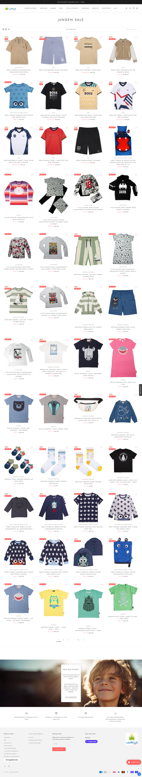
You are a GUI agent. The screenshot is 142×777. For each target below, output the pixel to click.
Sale (115, 8)
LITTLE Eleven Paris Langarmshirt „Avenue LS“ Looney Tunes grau (53, 314)
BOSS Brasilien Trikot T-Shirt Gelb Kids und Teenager (88, 116)
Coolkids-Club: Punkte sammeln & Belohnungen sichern (71, 2)
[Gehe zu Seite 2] (83, 640)
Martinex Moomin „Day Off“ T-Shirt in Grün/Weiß (19, 321)
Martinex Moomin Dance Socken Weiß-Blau (54, 482)
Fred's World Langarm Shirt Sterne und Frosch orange (18, 573)
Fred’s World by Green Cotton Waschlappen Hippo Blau (123, 573)
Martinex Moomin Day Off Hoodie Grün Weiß (88, 328)
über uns (87, 737)
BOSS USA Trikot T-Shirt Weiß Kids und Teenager (123, 116)
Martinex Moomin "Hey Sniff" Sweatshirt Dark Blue (123, 436)
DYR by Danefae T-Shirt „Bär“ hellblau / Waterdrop (18, 429)
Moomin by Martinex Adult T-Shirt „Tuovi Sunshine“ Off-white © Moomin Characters (53, 371)
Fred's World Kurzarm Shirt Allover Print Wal (88, 528)
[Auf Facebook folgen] (5, 766)
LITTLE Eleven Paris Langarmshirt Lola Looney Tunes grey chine (53, 268)
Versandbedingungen (10, 748)
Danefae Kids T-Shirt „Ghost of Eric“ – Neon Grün (123, 617)
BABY (61, 8)
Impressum (7, 737)
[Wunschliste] (133, 8)
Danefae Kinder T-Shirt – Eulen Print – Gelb (53, 628)
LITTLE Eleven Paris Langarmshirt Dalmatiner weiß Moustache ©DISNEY (19, 374)
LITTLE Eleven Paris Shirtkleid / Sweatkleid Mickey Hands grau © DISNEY (123, 271)
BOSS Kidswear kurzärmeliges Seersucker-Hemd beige (19, 71)
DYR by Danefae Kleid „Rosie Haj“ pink (123, 383)
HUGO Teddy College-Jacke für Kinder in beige (123, 71)
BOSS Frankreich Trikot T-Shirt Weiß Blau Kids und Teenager (19, 161)
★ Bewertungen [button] (140, 389)
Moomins (85, 8)
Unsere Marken (31, 8)
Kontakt (31, 737)
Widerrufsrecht (8, 745)
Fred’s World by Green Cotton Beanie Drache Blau (88, 573)
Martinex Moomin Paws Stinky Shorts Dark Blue (123, 328)
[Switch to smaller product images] (6, 29)
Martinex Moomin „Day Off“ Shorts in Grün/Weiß (88, 275)
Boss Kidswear (19, 67)
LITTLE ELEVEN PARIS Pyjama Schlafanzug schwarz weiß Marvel (88, 208)
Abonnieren (59, 749)
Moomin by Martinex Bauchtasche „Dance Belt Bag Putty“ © (88, 419)
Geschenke (106, 8)
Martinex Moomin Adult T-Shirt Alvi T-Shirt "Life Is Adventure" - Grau (123, 481)
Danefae (19, 215)
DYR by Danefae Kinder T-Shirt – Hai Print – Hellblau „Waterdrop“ (18, 619)
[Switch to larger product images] (3, 29)
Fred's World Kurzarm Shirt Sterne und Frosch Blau (19, 116)
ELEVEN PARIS (53, 217)
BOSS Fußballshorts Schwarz (88, 160)
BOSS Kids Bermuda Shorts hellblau (53, 70)
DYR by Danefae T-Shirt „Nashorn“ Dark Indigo (88, 374)
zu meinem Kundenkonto (11, 751)
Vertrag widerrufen (12, 760)
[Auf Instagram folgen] (9, 766)
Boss (53, 67)
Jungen (53, 8)
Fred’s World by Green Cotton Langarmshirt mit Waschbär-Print (19, 528)
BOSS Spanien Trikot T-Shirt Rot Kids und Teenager (53, 161)
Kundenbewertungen (35, 743)
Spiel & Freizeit (72, 8)
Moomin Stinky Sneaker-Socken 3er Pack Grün (19, 480)
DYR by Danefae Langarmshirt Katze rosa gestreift (18, 218)
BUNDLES (95, 8)
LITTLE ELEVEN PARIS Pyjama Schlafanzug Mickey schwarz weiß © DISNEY (53, 222)
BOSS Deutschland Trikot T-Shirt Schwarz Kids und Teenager (54, 116)
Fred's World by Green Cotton (19, 112)
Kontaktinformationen (10, 754)
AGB (5, 740)
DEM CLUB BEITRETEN (71, 697)
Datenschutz (7, 743)
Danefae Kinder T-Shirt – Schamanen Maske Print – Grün (88, 629)
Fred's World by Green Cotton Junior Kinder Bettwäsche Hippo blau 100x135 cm (123, 162)
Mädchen (43, 8)
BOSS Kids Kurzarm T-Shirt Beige (88, 70)
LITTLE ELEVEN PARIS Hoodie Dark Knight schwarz (123, 208)
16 (78, 640)
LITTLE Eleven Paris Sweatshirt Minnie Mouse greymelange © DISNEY (19, 268)
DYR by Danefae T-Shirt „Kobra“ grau (53, 429)
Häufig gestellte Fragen (35, 740)
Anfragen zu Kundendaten (11, 756)
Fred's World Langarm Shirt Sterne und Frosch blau (53, 573)
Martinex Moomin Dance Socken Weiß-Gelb (88, 483)
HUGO (123, 67)
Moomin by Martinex (88, 272)
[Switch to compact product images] (9, 29)
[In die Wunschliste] (32, 38)
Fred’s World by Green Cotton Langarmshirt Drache (53, 528)
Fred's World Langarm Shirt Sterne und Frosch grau (123, 528)
